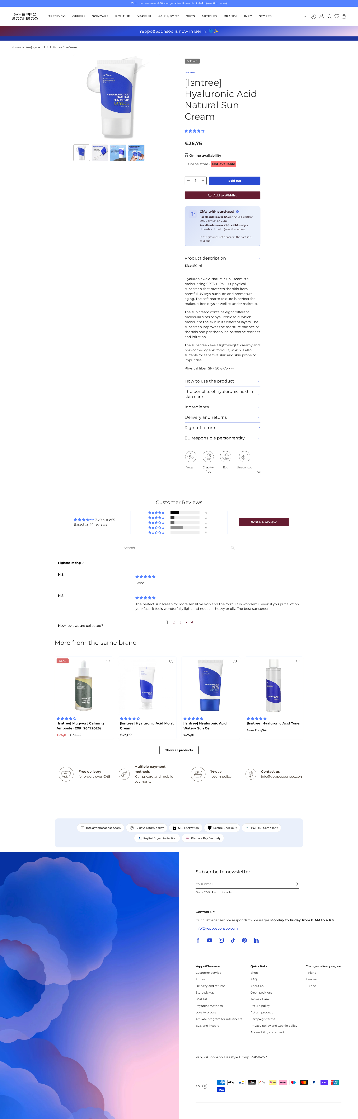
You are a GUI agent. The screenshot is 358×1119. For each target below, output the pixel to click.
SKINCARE (100, 16)
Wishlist (201, 999)
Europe (311, 986)
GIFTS (190, 16)
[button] (342, 16)
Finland (311, 973)
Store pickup (205, 992)
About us (257, 986)
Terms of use (259, 999)
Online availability (205, 156)
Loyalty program (208, 1012)
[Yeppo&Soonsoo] (89, 985)
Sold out (235, 181)
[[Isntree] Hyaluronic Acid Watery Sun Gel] (211, 686)
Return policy (260, 1006)
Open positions (261, 992)
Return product (261, 1012)
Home (15, 47)
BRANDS (230, 16)
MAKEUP (144, 16)
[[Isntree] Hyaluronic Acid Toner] (274, 686)
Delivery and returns (210, 986)
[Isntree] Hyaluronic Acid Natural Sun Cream (49, 47)
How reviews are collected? (80, 626)
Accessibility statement (267, 1032)
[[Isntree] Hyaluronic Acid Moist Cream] (147, 686)
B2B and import (207, 1026)
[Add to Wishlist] (108, 662)
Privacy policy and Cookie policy (273, 1026)
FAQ (253, 979)
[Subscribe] (293, 884)
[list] (116, 97)
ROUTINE (122, 16)
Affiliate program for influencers (219, 1019)
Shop (254, 973)
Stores (200, 979)
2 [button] (174, 622)
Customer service (208, 973)
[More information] (237, 211)
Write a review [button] (264, 522)
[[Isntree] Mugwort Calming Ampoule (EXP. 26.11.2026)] (84, 686)
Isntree (190, 72)
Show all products (179, 750)
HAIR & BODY (168, 16)
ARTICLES (209, 16)
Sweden (311, 979)
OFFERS (78, 16)
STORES (265, 16)
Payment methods (209, 1006)
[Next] (153, 97)
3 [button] (180, 622)
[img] (145, 577)
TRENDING (57, 16)
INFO (248, 16)
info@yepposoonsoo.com (217, 928)
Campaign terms (262, 1019)
